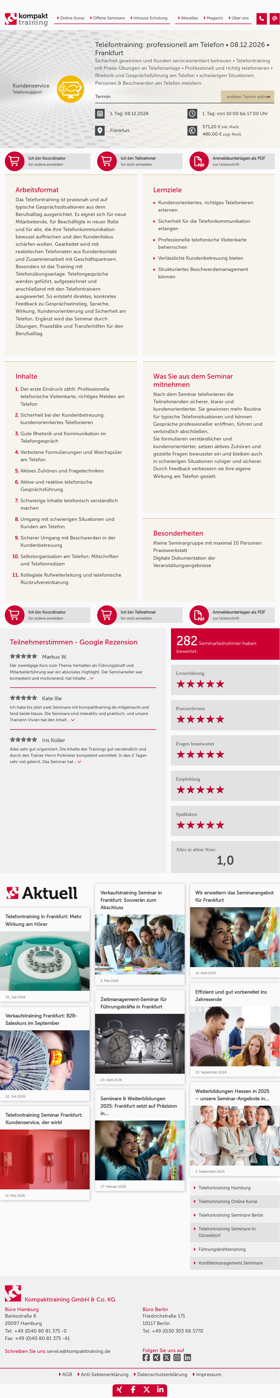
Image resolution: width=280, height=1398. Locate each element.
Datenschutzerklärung (161, 1374)
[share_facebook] (133, 1390)
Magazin (215, 18)
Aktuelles (189, 18)
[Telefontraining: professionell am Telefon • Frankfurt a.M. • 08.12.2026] (262, 19)
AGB (66, 1374)
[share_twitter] (147, 1390)
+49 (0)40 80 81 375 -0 (40, 1331)
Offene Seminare (109, 18)
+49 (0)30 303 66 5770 (177, 1331)
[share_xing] (119, 1390)
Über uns (240, 18)
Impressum (208, 1374)
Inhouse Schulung (150, 18)
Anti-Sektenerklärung (104, 1374)
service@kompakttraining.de (78, 1351)
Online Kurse (72, 18)
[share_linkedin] (160, 1390)
